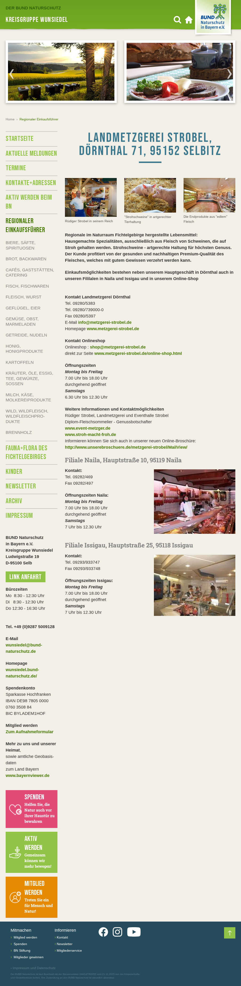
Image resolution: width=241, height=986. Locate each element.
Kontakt (62, 937)
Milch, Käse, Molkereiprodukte (28, 397)
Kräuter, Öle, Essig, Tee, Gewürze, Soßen (29, 378)
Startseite (20, 139)
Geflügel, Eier (23, 308)
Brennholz (19, 432)
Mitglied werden (25, 937)
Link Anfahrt (25, 577)
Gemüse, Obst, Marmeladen (22, 322)
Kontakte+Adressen (31, 183)
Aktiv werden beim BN (29, 202)
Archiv (14, 501)
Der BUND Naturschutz (33, 8)
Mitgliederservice (69, 950)
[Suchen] (177, 19)
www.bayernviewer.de (27, 775)
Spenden (20, 944)
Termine (16, 168)
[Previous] (12, 74)
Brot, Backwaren (26, 259)
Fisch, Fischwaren (27, 286)
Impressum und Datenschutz (33, 968)
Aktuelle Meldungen (31, 153)
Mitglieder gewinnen (28, 957)
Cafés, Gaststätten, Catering (30, 273)
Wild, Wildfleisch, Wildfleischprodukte (27, 416)
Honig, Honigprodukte (24, 349)
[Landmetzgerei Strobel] (91, 197)
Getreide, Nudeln (26, 335)
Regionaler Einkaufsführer (25, 225)
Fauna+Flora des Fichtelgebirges (26, 452)
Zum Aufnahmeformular (29, 731)
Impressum (19, 515)
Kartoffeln (20, 362)
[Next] (229, 74)
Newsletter (21, 486)
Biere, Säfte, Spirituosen (21, 245)
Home (10, 119)
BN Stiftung (21, 950)
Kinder (14, 471)
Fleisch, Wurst (23, 297)
